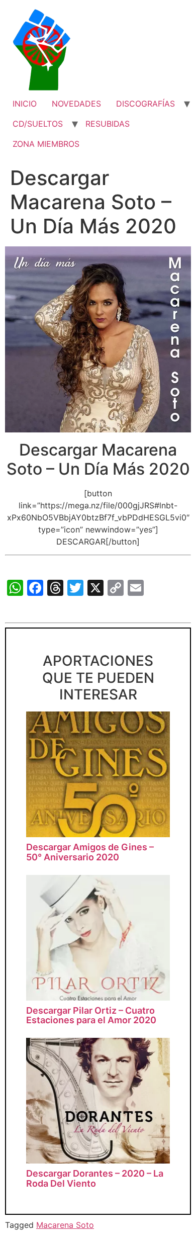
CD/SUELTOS (38, 124)
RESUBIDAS (107, 124)
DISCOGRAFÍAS (145, 104)
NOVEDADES (76, 104)
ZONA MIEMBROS (46, 144)
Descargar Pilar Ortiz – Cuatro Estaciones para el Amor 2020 (91, 1015)
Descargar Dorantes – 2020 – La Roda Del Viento (94, 1178)
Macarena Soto (65, 1225)
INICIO (25, 104)
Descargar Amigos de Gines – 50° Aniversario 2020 (90, 852)
